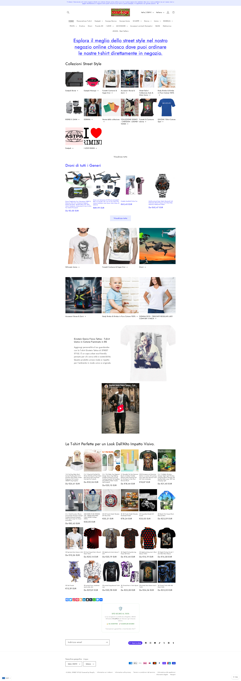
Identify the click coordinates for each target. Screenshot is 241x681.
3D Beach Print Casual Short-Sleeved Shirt (166, 514)
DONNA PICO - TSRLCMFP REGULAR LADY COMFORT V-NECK (156, 317)
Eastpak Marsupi (90, 91)
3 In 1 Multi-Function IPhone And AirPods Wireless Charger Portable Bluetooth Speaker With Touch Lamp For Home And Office (74, 517)
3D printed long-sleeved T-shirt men (111, 586)
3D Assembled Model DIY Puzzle (146, 514)
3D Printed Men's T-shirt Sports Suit (129, 586)
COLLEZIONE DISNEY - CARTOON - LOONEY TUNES (129, 121)
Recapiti (173, 674)
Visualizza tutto (120, 156)
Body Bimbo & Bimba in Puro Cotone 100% (166, 92)
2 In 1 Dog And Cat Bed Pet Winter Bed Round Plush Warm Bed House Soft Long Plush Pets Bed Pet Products (92, 477)
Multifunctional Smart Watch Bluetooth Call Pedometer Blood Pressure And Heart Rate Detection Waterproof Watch (161, 202)
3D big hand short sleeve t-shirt (74, 552)
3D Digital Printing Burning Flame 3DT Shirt (128, 553)
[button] (68, 12)
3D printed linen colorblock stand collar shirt (91, 586)
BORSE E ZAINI (71, 119)
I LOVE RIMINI (89, 148)
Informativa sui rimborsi (105, 672)
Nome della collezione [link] (111, 119)
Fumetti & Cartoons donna (146, 120)
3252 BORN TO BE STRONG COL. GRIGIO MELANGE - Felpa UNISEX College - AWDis (92, 516)
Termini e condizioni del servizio (144, 672)
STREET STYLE (76, 672)
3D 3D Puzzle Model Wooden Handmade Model (129, 514)
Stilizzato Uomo (71, 267)
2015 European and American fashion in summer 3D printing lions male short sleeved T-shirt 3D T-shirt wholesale (148, 477)
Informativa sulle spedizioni (167, 672)
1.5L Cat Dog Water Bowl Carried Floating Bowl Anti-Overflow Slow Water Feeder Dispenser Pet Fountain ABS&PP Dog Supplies (73, 477)
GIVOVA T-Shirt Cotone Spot (166, 120)
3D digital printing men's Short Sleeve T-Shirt (148, 553)
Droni (141, 267)
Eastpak (68, 148)
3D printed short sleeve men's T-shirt (147, 586)
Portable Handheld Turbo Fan (129, 201)
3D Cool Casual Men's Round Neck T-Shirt (92, 553)
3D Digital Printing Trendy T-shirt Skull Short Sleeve (166, 553)
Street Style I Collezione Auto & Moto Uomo (146, 93)
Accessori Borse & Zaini (128, 92)
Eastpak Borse (70, 91)
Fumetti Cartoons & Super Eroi (109, 92)
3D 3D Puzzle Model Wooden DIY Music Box (110, 514)
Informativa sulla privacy (123, 672)
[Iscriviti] (106, 642)
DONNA (87, 119)
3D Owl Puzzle (69, 585)
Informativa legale (162, 674)
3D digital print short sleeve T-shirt (110, 553)
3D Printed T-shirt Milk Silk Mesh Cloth (165, 586)
